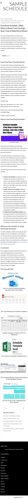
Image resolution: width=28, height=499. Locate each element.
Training (3, 486)
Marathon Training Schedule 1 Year (11, 418)
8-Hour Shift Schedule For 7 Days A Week (12, 421)
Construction (4, 460)
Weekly (2, 489)
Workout (3, 491)
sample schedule (15, 6)
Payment (3, 470)
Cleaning (3, 457)
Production (3, 473)
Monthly (3, 468)
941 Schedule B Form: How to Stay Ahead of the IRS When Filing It (14, 378)
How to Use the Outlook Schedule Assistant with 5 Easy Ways (14, 289)
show (8, 55)
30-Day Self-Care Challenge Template (11, 415)
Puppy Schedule (4, 476)
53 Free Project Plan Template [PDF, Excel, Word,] (14, 401)
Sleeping (3, 483)
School (2, 481)
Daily (2, 462)
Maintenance (4, 465)
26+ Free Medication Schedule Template (14, 311)
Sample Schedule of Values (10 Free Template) (14, 333)
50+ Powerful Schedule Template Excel (14, 356)
